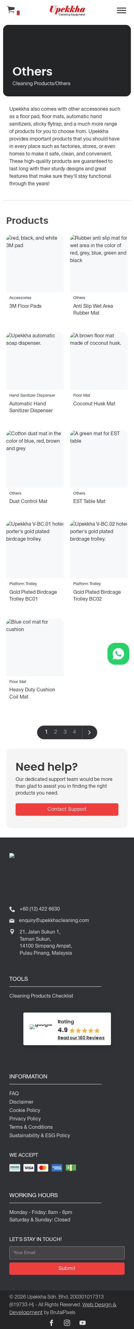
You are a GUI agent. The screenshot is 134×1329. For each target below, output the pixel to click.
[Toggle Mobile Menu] (121, 11)
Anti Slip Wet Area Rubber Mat (93, 310)
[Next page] (89, 732)
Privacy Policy (25, 1119)
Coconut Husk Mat (94, 404)
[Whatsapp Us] (118, 654)
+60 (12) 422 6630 (40, 909)
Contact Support (67, 809)
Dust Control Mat (28, 502)
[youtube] (82, 1323)
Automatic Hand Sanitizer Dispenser (31, 407)
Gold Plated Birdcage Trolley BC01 (33, 596)
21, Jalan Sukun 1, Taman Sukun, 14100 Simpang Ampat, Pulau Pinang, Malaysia (46, 942)
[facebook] (51, 1323)
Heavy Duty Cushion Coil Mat (32, 693)
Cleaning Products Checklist (41, 996)
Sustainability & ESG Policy (39, 1136)
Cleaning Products (33, 84)
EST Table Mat (89, 502)
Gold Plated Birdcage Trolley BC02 (97, 596)
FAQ (14, 1094)
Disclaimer (21, 1102)
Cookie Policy (24, 1111)
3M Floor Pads (25, 306)
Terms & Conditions (31, 1127)
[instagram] (67, 1323)
